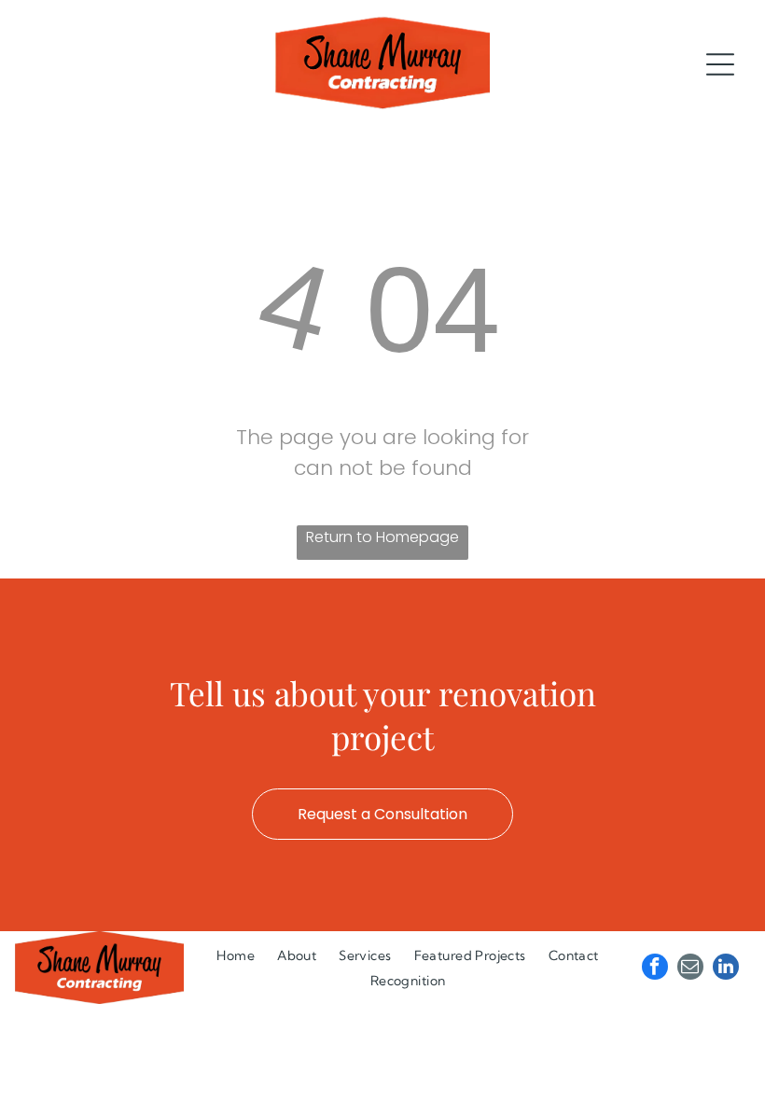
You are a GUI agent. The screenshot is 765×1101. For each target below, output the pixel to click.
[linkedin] (726, 969)
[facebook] (655, 969)
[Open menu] (720, 64)
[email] (690, 969)
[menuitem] (235, 955)
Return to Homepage (382, 537)
